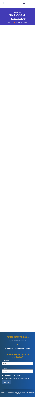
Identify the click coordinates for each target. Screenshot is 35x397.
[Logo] (10, 4)
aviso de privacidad (14, 375)
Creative (16, 77)
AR (12, 77)
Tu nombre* (5, 360)
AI (9, 77)
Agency (6, 77)
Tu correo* (5, 368)
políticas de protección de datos (19, 378)
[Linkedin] (17, 344)
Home (9, 22)
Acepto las (16, 378)
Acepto (12, 375)
